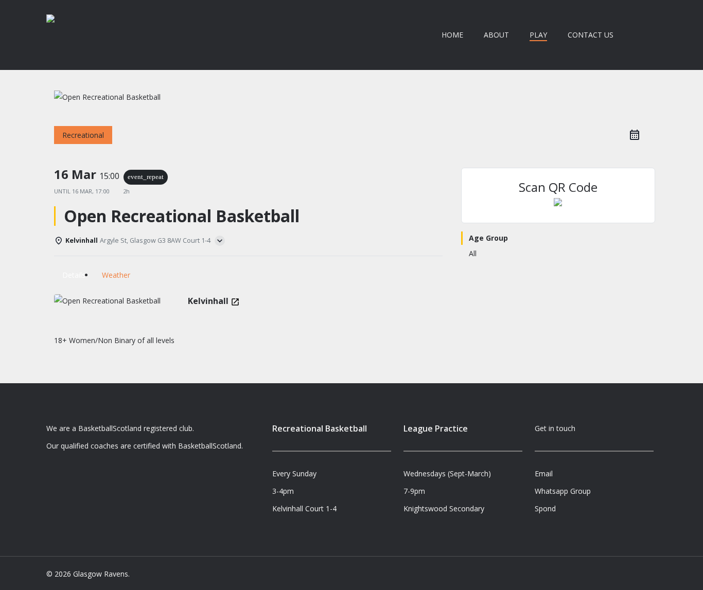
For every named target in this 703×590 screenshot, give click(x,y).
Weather (116, 275)
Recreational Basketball (319, 428)
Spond (545, 508)
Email (544, 473)
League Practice (435, 428)
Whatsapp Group (563, 491)
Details (73, 275)
